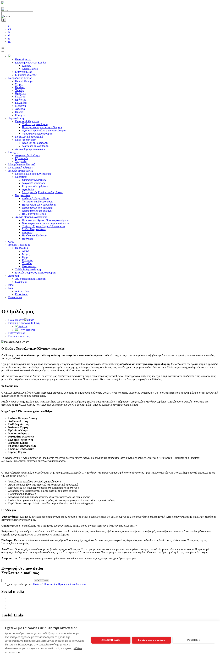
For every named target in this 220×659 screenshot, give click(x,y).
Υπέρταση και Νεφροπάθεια (37, 201)
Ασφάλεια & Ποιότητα (27, 155)
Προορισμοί (22, 247)
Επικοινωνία (15, 297)
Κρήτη (25, 257)
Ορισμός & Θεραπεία (27, 121)
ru (9, 41)
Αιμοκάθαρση (16, 118)
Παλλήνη (20, 87)
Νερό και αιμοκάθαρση (35, 142)
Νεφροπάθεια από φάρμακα (37, 207)
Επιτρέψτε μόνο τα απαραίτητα (151, 640)
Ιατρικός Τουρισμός (19, 244)
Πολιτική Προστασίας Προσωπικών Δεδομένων (59, 584)
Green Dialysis (30, 68)
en (9, 28)
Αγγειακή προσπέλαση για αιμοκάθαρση (44, 130)
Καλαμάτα (20, 102)
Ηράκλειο (20, 93)
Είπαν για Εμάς (23, 71)
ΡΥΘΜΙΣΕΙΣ (193, 640)
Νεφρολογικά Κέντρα (20, 78)
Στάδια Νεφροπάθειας (34, 229)
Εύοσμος (20, 115)
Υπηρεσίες (21, 161)
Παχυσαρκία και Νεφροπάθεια (39, 204)
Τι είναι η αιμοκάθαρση (35, 124)
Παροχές (13, 152)
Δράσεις (26, 65)
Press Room (21, 294)
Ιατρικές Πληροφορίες (20, 170)
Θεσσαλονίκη (29, 266)
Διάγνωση (27, 232)
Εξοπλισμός (21, 158)
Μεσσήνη (20, 105)
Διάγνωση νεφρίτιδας (33, 183)
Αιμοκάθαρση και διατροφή (30, 278)
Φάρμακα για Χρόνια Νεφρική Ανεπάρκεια (45, 220)
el (3, 20)
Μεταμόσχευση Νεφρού (21, 164)
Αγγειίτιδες (28, 189)
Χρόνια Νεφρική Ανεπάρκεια (31, 216)
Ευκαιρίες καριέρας (25, 74)
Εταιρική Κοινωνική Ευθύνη (30, 62)
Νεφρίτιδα (20, 176)
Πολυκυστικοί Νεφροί (34, 213)
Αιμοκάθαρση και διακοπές (30, 149)
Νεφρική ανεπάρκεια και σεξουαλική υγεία (45, 223)
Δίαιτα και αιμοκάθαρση (35, 145)
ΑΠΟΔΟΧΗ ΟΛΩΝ (110, 640)
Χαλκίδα (20, 108)
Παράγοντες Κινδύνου (34, 235)
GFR (11, 241)
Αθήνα (25, 250)
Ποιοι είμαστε (23, 59)
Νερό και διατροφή (25, 139)
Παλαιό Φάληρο (24, 81)
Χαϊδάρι (19, 90)
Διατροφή (13, 275)
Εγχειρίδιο (21, 281)
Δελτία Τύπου (22, 291)
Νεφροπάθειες (23, 195)
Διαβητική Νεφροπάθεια (35, 198)
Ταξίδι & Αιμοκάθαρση (28, 269)
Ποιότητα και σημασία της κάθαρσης (42, 127)
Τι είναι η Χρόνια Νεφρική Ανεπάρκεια (43, 226)
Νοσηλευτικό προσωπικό (29, 136)
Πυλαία (19, 111)
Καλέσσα (20, 96)
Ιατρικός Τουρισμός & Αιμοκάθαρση (35, 272)
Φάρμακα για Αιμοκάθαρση (37, 133)
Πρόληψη (27, 238)
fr (9, 32)
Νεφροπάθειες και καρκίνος (37, 210)
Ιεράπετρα (20, 99)
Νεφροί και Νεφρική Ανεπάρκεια (33, 173)
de (9, 35)
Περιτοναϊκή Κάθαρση (20, 167)
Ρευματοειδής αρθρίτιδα (35, 186)
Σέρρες (19, 84)
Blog (11, 284)
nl (9, 38)
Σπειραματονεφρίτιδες (34, 179)
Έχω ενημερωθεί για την (46, 584)
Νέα (10, 288)
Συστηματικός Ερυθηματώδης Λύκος (42, 192)
